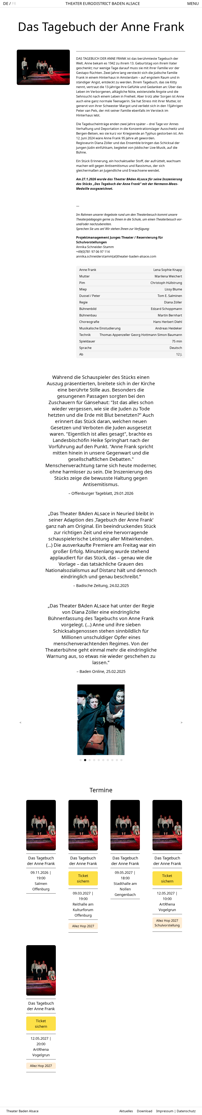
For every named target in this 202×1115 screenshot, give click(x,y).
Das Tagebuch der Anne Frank (41, 860)
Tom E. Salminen (170, 296)
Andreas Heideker (168, 328)
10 (121, 760)
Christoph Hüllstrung (166, 283)
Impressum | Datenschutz (176, 1111)
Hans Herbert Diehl (167, 322)
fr (14, 3)
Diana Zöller (173, 302)
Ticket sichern (83, 878)
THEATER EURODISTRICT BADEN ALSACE (102, 3)
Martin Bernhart (170, 315)
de (5, 3)
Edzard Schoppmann (166, 309)
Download (144, 1111)
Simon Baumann (169, 335)
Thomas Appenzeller (115, 335)
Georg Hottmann (144, 335)
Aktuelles (126, 1111)
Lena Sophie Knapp (167, 270)
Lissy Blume (173, 289)
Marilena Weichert (168, 276)
